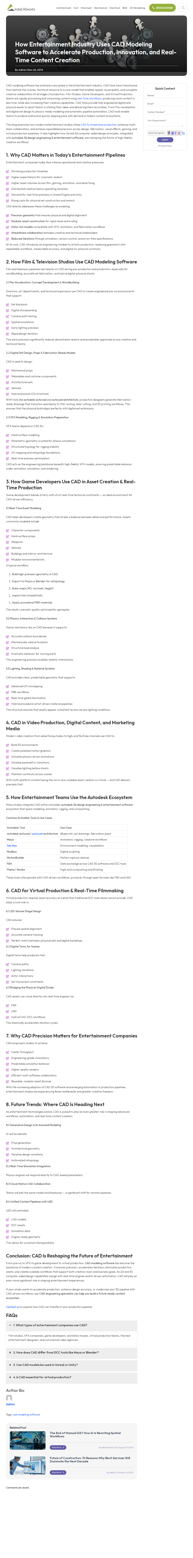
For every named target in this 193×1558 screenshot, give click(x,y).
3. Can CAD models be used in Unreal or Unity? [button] (45, 1365)
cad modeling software (26, 1414)
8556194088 (164, 8)
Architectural (63, 7)
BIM (124, 7)
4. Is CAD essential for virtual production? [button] (42, 1377)
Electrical (115, 7)
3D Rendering (137, 7)
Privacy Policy (165, 145)
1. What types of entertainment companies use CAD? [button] (50, 1325)
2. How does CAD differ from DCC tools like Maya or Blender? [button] (56, 1352)
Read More (56, 1447)
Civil (75, 7)
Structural (86, 7)
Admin (23, 69)
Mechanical (100, 7)
